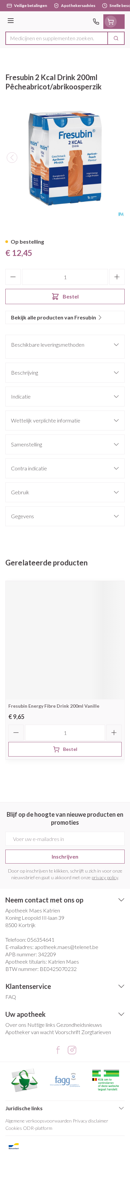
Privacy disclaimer (90, 1121)
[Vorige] (12, 157)
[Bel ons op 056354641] (96, 21)
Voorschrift (67, 1032)
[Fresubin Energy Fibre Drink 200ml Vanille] (65, 640)
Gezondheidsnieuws (79, 1024)
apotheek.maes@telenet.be (66, 947)
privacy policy (105, 877)
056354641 (40, 939)
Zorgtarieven (96, 1032)
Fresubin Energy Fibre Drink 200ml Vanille (53, 706)
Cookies (13, 1128)
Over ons (15, 1024)
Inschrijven (65, 856)
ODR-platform (37, 1128)
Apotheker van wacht (29, 1032)
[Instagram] (72, 1050)
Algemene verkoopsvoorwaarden (38, 1121)
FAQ (10, 997)
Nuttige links (41, 1024)
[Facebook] (58, 1050)
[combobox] (56, 38)
